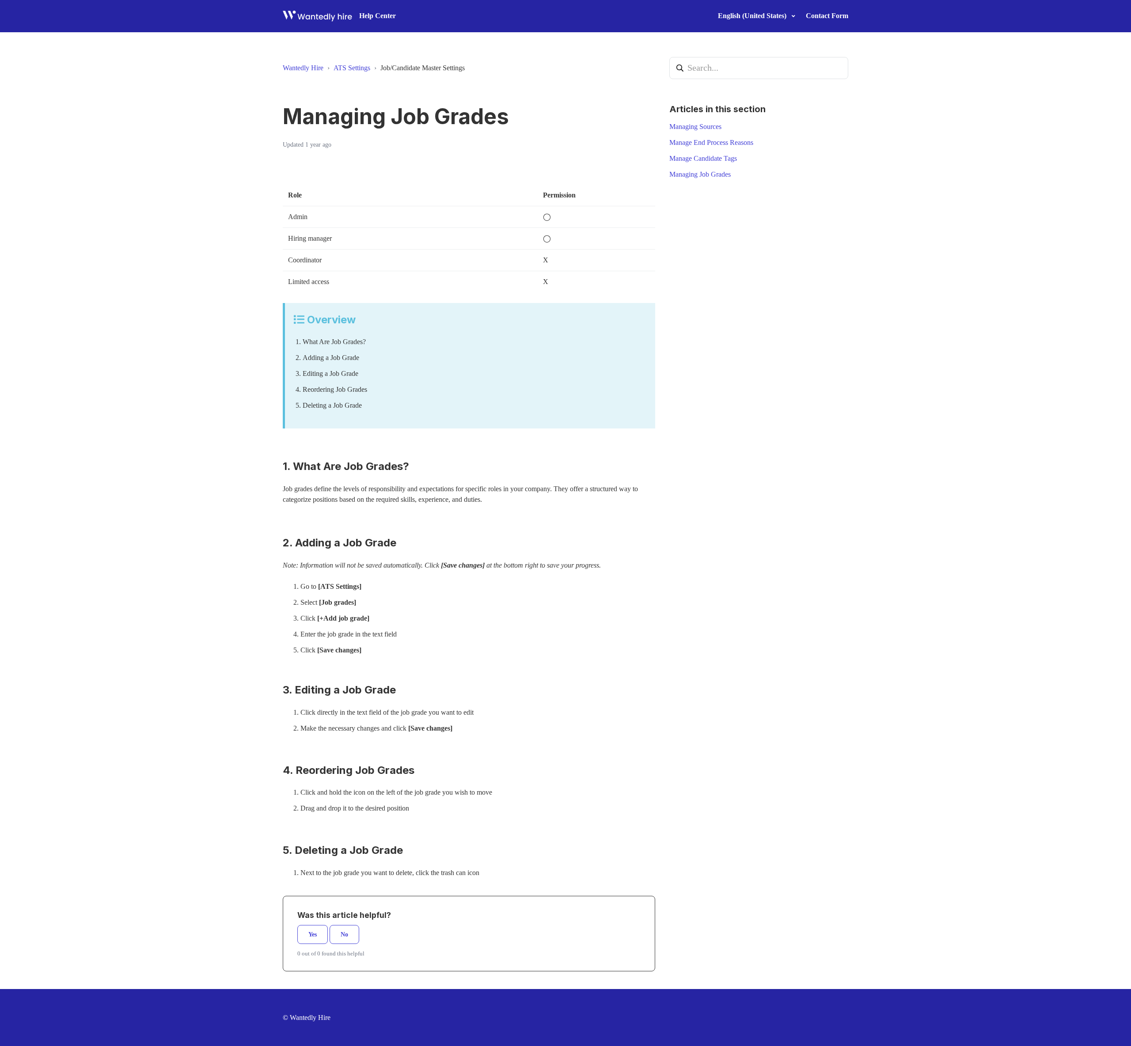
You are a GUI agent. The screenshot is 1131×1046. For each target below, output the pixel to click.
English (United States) (753, 15)
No (344, 934)
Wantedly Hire (303, 68)
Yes (312, 934)
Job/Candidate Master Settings (422, 68)
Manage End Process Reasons (711, 142)
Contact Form (827, 15)
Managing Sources (695, 126)
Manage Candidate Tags (703, 158)
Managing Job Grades (700, 174)
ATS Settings (352, 68)
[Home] (317, 16)
